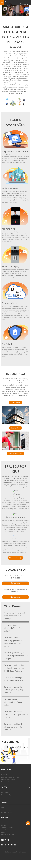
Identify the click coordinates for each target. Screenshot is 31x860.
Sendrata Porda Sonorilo (8, 779)
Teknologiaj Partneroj (7, 827)
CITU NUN (28, 823)
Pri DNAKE (4, 823)
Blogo (2, 832)
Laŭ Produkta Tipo (6, 795)
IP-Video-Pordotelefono (7, 775)
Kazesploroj (4, 830)
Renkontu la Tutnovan (7, 782)
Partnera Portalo (6, 810)
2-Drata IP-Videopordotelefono (10, 777)
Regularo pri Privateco (7, 834)
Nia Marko (4, 825)
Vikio (2, 807)
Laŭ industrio (5, 792)
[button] (15, 402)
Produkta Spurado (6, 812)
